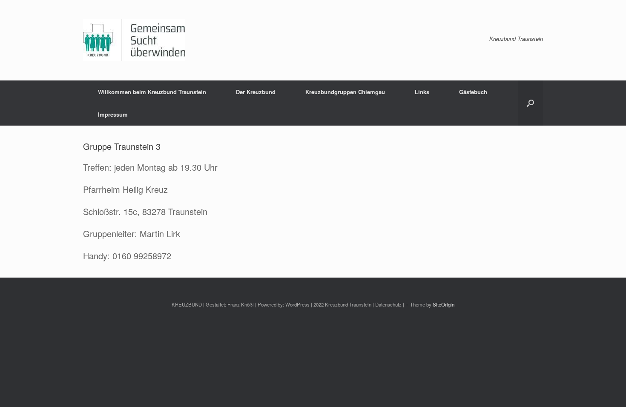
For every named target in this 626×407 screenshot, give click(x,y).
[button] (530, 103)
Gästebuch (473, 92)
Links (422, 92)
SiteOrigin (443, 304)
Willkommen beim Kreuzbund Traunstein (152, 92)
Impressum (113, 114)
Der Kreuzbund (256, 92)
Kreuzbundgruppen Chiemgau (345, 92)
